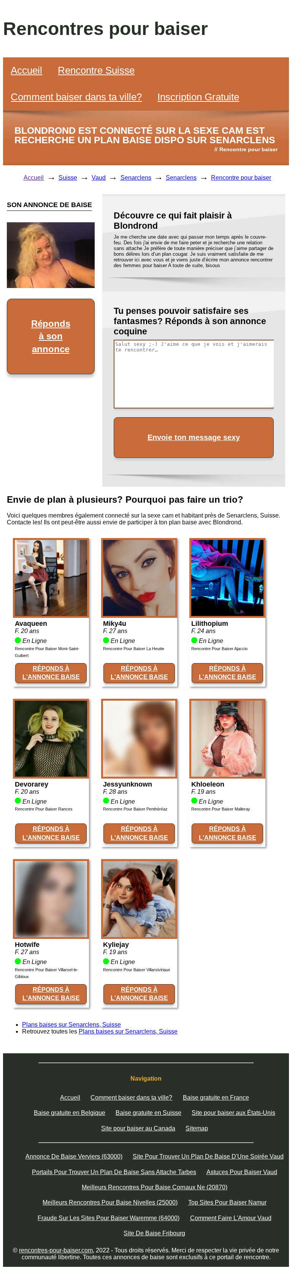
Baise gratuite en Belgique (69, 1113)
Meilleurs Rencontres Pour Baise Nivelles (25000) (110, 1202)
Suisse (68, 177)
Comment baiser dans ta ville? (76, 97)
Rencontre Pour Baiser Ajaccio (219, 648)
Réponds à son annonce (50, 336)
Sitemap (197, 1128)
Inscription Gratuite (198, 97)
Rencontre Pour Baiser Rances (44, 809)
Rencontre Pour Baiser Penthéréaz (135, 809)
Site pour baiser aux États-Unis (233, 1113)
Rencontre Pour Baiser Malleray (220, 809)
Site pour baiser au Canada (138, 1128)
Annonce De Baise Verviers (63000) (73, 1156)
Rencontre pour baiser (241, 177)
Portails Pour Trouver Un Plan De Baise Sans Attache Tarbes (114, 1172)
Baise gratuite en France (216, 1097)
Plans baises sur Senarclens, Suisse (71, 1024)
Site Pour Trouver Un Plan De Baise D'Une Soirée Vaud (208, 1156)
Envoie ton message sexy (194, 437)
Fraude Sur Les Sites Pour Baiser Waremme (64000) (108, 1218)
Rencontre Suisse (96, 70)
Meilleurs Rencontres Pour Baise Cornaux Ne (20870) (154, 1187)
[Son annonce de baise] (51, 614)
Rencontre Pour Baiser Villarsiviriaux (136, 969)
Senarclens (136, 177)
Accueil (26, 70)
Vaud (99, 177)
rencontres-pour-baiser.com (56, 1250)
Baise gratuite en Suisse (148, 1113)
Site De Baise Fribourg (154, 1233)
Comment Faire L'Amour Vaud (230, 1218)
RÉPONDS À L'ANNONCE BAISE (51, 672)
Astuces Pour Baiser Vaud (241, 1172)
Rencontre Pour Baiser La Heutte (133, 648)
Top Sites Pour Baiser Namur (227, 1202)
